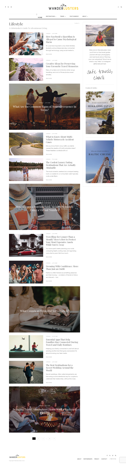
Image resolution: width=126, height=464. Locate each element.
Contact (104, 459)
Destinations (50, 16)
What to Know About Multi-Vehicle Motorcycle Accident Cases (60, 139)
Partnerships (87, 459)
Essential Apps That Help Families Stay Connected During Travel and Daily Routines (62, 342)
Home (40, 17)
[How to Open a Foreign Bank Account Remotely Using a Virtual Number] (44, 207)
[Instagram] (11, 7)
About (84, 16)
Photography (74, 16)
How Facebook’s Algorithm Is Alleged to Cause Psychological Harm (61, 39)
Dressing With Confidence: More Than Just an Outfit (62, 267)
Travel (62, 16)
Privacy (96, 459)
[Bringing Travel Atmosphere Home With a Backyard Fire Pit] (44, 409)
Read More (49, 54)
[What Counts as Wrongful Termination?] (44, 309)
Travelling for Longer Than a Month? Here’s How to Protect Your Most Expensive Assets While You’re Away (61, 240)
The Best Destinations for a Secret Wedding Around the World (59, 368)
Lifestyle (48, 33)
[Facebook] (5, 7)
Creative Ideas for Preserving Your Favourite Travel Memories (62, 65)
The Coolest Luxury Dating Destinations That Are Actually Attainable (61, 165)
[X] (8, 7)
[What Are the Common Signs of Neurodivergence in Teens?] (44, 107)
